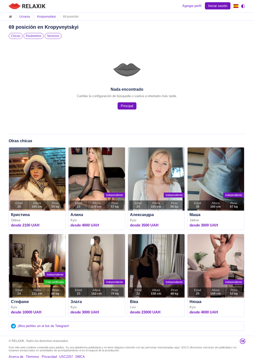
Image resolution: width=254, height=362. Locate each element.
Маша (195, 215)
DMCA (80, 357)
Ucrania (24, 16)
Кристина (20, 215)
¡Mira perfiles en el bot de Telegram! (43, 326)
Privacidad (49, 357)
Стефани (20, 302)
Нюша (195, 302)
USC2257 (66, 357)
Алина (76, 215)
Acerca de (16, 357)
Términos (32, 357)
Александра (142, 215)
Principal (127, 106)
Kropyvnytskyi (46, 16)
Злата (76, 302)
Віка (134, 302)
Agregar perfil (191, 6)
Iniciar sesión (217, 6)
